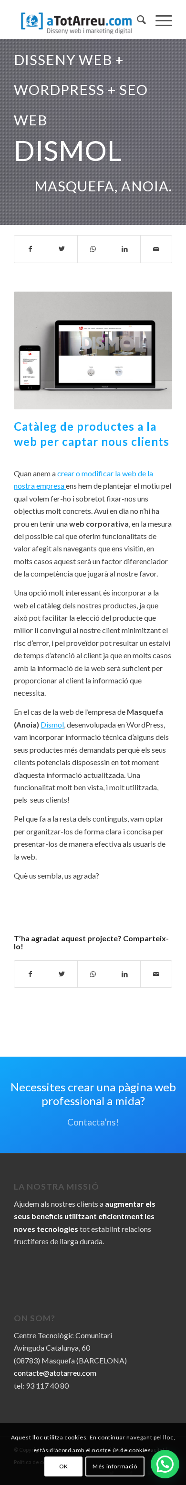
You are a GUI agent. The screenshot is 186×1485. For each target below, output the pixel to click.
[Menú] (159, 19)
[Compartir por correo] (156, 249)
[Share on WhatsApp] (93, 249)
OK (63, 1466)
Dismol (52, 724)
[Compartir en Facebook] (30, 249)
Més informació (115, 1466)
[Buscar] (136, 19)
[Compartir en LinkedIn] (124, 249)
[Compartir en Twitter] (61, 249)
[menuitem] (136, 19)
